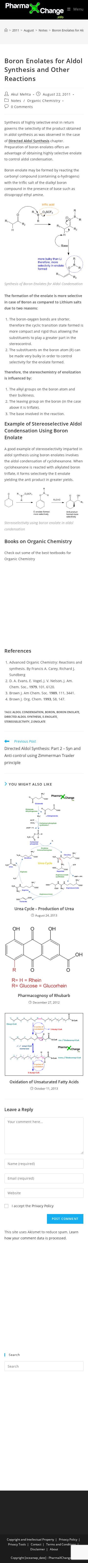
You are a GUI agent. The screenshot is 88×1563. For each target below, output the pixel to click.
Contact (36, 1544)
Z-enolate (38, 721)
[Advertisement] (44, 1300)
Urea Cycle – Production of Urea (44, 908)
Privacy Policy (43, 1206)
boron (50, 712)
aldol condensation (28, 712)
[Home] (6, 30)
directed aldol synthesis (22, 716)
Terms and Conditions (61, 1544)
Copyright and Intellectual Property (30, 1539)
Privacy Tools (17, 1544)
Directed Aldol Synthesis (29, 141)
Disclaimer (37, 1549)
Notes (16, 100)
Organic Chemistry (43, 100)
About (54, 1549)
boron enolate (67, 712)
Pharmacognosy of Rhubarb (44, 995)
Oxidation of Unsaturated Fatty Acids (44, 1082)
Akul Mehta (21, 94)
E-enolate (50, 716)
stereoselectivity (17, 721)
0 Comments (22, 106)
